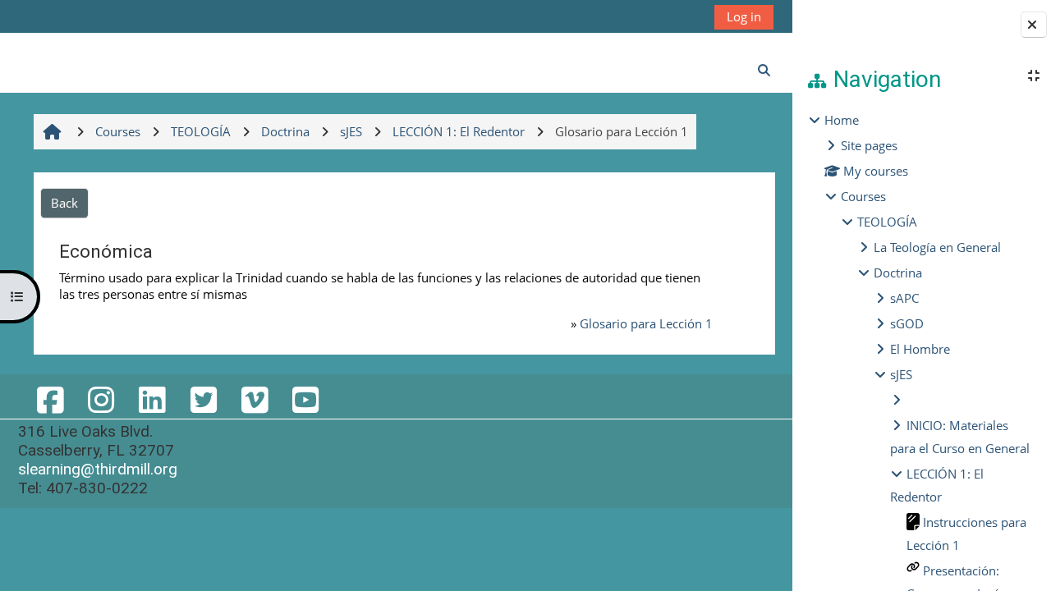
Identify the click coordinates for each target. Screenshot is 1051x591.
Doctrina (898, 272)
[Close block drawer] (1034, 24)
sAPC (904, 298)
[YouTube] (305, 399)
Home (841, 120)
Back (64, 203)
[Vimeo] (254, 399)
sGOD (907, 323)
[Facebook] (50, 399)
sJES (901, 374)
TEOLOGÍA (887, 221)
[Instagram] (101, 399)
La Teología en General (937, 247)
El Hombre (920, 349)
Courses (863, 196)
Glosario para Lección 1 (646, 323)
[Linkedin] (151, 399)
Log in (744, 16)
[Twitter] (202, 399)
